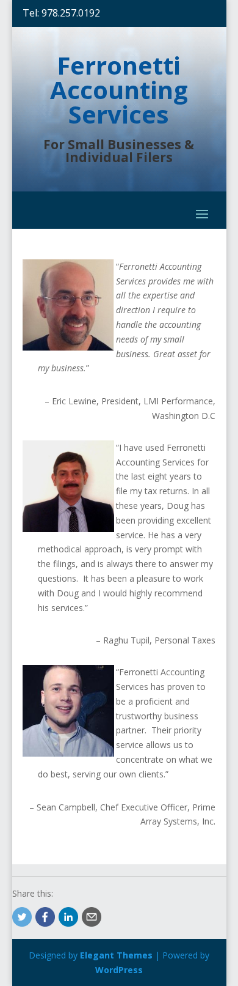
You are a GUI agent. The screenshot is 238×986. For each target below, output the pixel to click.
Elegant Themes (116, 955)
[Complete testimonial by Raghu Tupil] (68, 529)
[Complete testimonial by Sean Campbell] (68, 753)
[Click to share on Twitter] (22, 917)
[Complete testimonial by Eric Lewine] (68, 348)
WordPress (119, 970)
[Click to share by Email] (91, 917)
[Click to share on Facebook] (45, 917)
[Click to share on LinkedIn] (68, 917)
